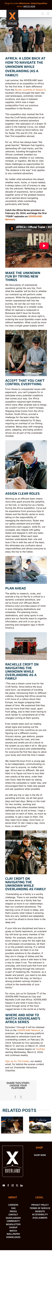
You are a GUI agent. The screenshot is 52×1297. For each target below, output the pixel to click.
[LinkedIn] (21, 1185)
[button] (3, 1125)
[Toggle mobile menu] (48, 13)
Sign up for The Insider (17, 1061)
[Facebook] (8, 1185)
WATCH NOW (29, 6)
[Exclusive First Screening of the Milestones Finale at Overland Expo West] (40, 1125)
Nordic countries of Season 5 (30, 89)
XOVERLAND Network (28, 1030)
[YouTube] (4, 1185)
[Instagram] (13, 1185)
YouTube (40, 1049)
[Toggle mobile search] (42, 13)
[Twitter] (17, 1185)
